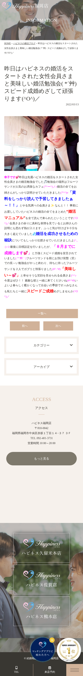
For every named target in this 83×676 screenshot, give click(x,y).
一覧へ (42, 313)
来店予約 (50, 671)
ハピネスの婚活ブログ (24, 43)
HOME (7, 43)
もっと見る (41, 458)
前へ (25, 325)
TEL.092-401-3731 (41, 438)
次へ (58, 325)
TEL (16, 671)
